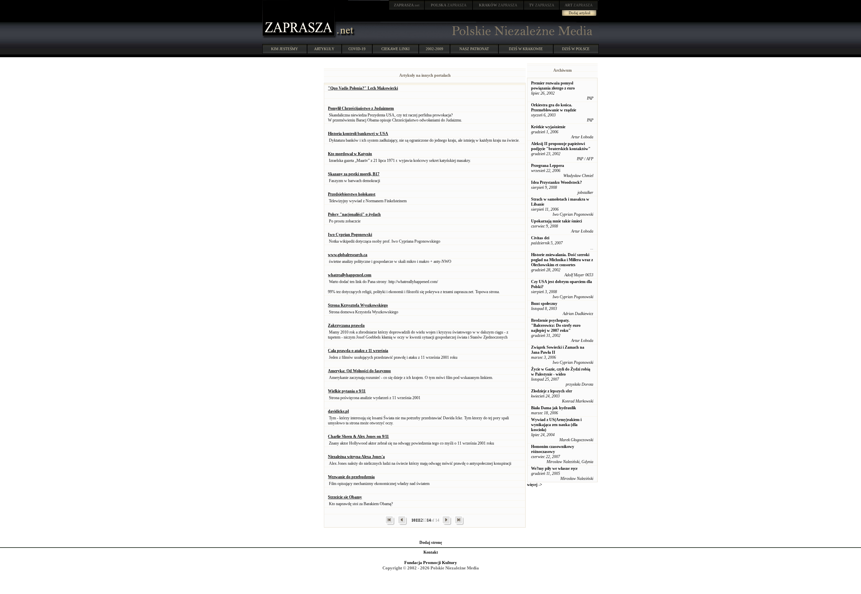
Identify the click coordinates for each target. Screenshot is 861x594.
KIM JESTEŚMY (284, 49)
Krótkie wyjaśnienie (548, 127)
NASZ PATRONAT (474, 49)
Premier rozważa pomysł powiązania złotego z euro (553, 86)
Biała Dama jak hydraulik (553, 408)
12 (421, 520)
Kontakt (430, 552)
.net (406, 5)
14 (429, 520)
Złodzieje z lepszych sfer (551, 391)
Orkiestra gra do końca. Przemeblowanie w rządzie (553, 107)
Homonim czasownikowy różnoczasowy (552, 449)
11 (417, 520)
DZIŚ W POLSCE (576, 49)
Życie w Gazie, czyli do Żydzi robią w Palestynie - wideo (560, 372)
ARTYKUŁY (324, 49)
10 (413, 520)
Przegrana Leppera (547, 165)
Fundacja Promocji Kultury (430, 562)
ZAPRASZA (448, 5)
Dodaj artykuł (579, 13)
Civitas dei (540, 238)
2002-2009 (434, 49)
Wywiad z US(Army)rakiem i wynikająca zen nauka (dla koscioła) (556, 424)
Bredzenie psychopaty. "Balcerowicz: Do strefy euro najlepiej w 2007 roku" (556, 325)
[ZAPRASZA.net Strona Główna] (299, 37)
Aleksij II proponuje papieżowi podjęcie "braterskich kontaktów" (561, 146)
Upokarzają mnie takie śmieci (556, 221)
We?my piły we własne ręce (554, 468)
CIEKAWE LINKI (395, 49)
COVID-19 (357, 49)
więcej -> (534, 484)
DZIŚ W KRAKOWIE (526, 49)
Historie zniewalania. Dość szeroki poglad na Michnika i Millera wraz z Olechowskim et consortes (562, 259)
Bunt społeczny (544, 303)
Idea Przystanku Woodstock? (556, 182)
